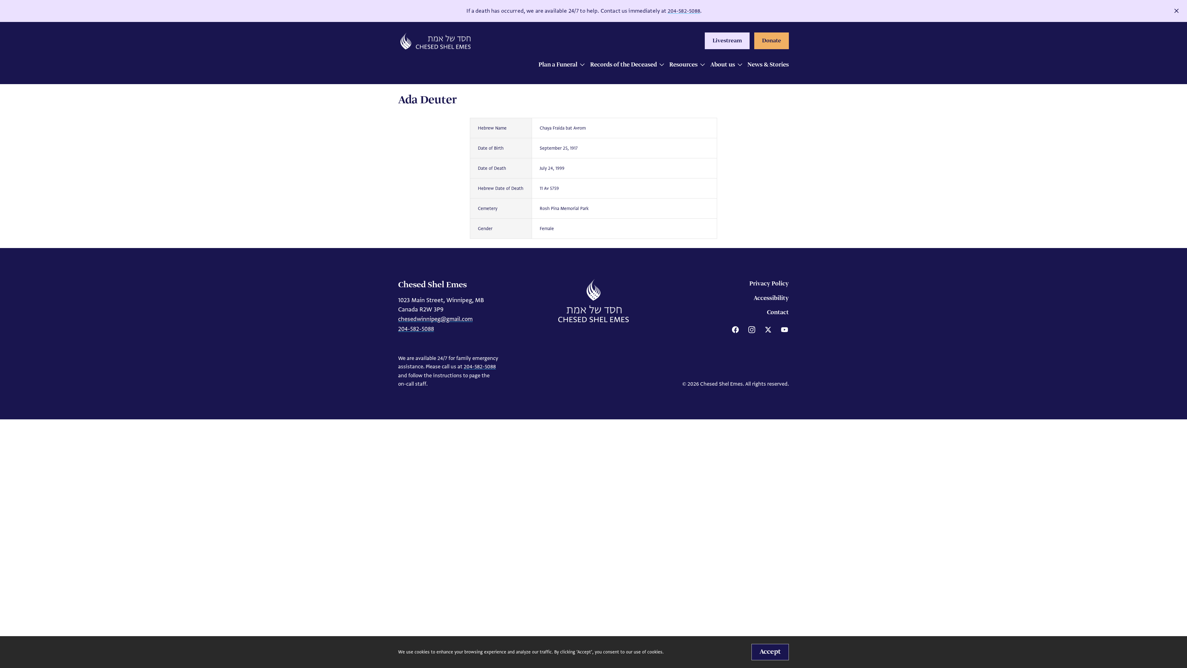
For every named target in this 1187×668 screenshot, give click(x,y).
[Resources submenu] (701, 65)
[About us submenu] (738, 65)
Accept (770, 652)
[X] (768, 329)
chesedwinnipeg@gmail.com (435, 319)
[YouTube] (784, 329)
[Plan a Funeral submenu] (580, 65)
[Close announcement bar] (1176, 10)
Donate (771, 41)
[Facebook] (735, 329)
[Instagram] (751, 329)
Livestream (727, 41)
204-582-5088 (684, 11)
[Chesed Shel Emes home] (593, 300)
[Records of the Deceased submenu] (660, 65)
